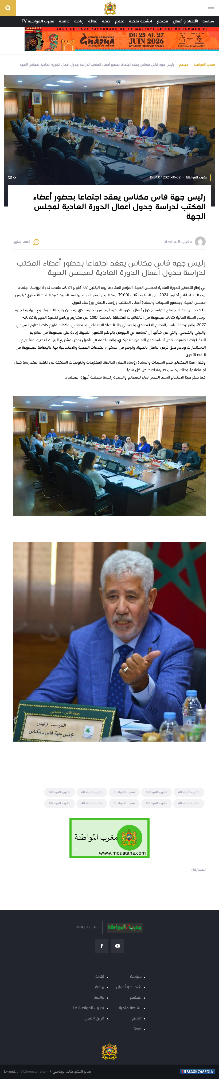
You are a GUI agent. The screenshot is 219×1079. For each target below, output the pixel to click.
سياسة (208, 21)
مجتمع (162, 21)
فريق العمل (94, 1018)
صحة (106, 21)
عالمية (64, 21)
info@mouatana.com (33, 1072)
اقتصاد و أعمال (185, 21)
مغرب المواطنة (204, 65)
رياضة (79, 21)
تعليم (119, 21)
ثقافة (92, 21)
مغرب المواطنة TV (38, 21)
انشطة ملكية (140, 21)
